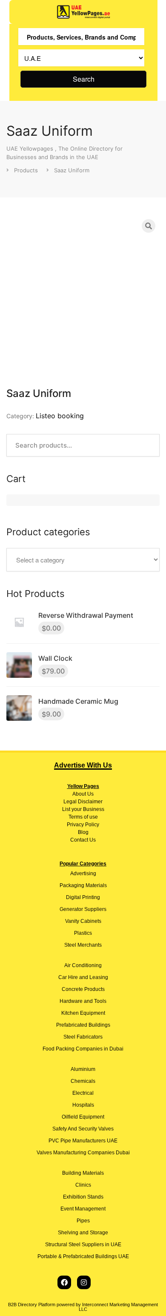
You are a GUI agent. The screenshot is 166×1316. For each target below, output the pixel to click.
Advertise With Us (83, 765)
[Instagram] (84, 1282)
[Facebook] (64, 1282)
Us (90, 794)
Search (83, 79)
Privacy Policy (83, 825)
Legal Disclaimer (83, 802)
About (79, 794)
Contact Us (83, 840)
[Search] (148, 226)
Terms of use (83, 817)
